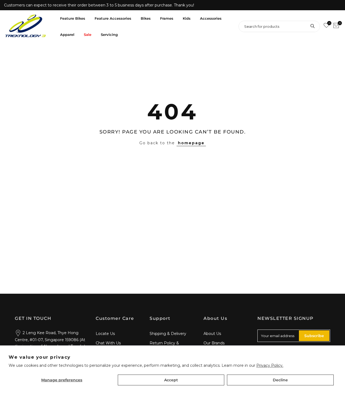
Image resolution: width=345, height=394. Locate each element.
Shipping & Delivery (168, 333)
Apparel (67, 34)
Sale (87, 34)
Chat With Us (108, 343)
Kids (187, 18)
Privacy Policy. (269, 365)
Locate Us (105, 333)
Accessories (211, 18)
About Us (212, 333)
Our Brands (214, 343)
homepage (191, 143)
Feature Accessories (113, 18)
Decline (280, 380)
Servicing (109, 34)
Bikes (146, 18)
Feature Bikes (72, 18)
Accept (171, 380)
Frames (166, 18)
